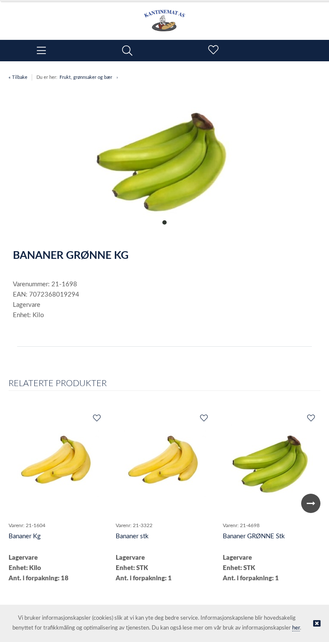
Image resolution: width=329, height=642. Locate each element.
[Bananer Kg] (58, 463)
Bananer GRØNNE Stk (254, 536)
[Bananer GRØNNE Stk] (272, 464)
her (296, 628)
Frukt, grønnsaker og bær (86, 77)
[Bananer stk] (165, 463)
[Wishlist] (96, 419)
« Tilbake (18, 77)
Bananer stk (132, 536)
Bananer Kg (25, 536)
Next (310, 503)
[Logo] (164, 16)
